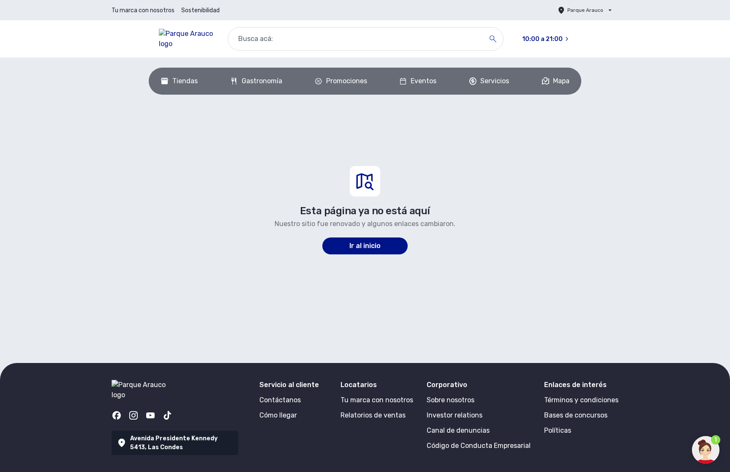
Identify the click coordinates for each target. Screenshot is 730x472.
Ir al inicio (365, 246)
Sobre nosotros (450, 400)
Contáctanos (280, 400)
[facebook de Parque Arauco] (117, 415)
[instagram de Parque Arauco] (133, 415)
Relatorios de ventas (373, 415)
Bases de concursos (575, 415)
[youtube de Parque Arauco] (150, 415)
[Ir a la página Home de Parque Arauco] (186, 39)
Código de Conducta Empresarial (479, 446)
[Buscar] (493, 39)
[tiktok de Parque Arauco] (167, 415)
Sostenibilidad (200, 10)
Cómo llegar (278, 415)
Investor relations (454, 415)
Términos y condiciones (581, 400)
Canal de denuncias (458, 430)
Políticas (557, 430)
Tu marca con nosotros (143, 10)
